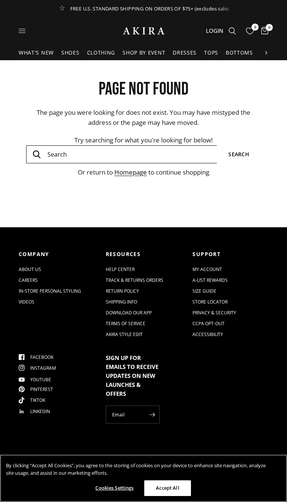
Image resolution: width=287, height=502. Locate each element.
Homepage (130, 172)
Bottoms (239, 52)
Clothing (101, 52)
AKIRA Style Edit (124, 334)
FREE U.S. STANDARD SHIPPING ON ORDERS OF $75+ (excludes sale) (149, 8)
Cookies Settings (114, 487)
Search (238, 154)
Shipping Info (121, 302)
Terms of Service (125, 323)
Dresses (185, 52)
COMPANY (34, 254)
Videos (26, 302)
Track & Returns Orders (134, 280)
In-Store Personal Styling (50, 291)
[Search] (232, 30)
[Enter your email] (152, 415)
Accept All (167, 487)
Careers (28, 280)
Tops (211, 52)
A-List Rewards (210, 280)
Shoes (70, 52)
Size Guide (204, 291)
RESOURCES (123, 254)
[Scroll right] (266, 53)
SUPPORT (206, 254)
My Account (207, 269)
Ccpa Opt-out (208, 323)
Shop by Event (144, 52)
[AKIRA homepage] (143, 31)
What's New (36, 52)
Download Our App (129, 312)
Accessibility (207, 334)
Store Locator (210, 302)
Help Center (120, 269)
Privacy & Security (214, 312)
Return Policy (122, 291)
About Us (30, 269)
